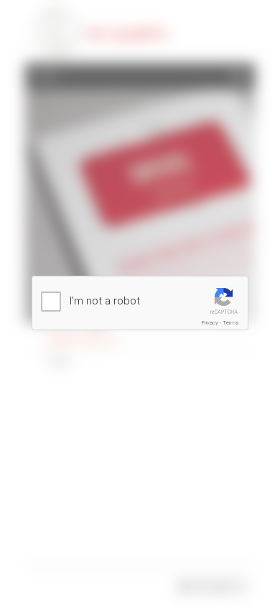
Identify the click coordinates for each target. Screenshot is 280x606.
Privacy (210, 323)
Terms (231, 323)
